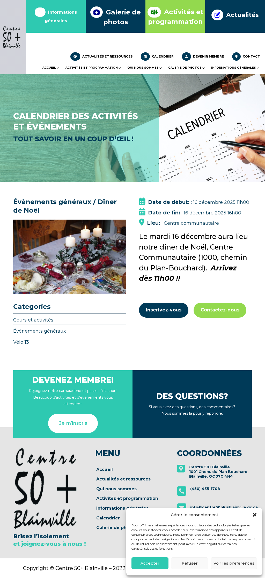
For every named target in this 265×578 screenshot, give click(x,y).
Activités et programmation (91, 67)
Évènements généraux (39, 331)
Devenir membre (208, 56)
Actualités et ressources (107, 56)
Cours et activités (33, 320)
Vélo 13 (21, 342)
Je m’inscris (73, 423)
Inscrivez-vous (163, 310)
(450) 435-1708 (205, 488)
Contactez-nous (220, 310)
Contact (251, 56)
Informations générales (233, 67)
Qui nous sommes (143, 67)
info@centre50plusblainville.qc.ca (224, 507)
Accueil (49, 67)
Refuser (190, 563)
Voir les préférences (234, 563)
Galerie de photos (185, 67)
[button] (254, 514)
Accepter (150, 563)
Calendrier (162, 56)
